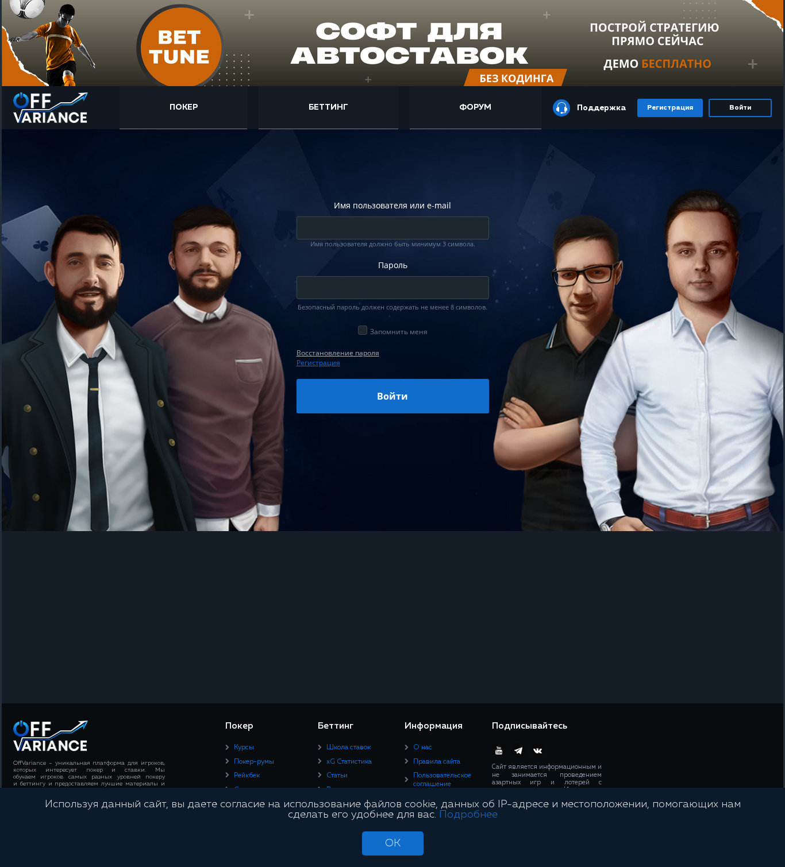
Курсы (244, 747)
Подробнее (468, 815)
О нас (422, 747)
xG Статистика (349, 761)
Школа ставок (348, 747)
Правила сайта (436, 761)
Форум (475, 107)
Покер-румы (254, 761)
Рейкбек (247, 775)
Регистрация (670, 107)
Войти (740, 107)
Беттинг (328, 107)
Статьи (337, 775)
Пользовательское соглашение (442, 779)
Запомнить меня (399, 331)
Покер (184, 107)
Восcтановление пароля (338, 353)
